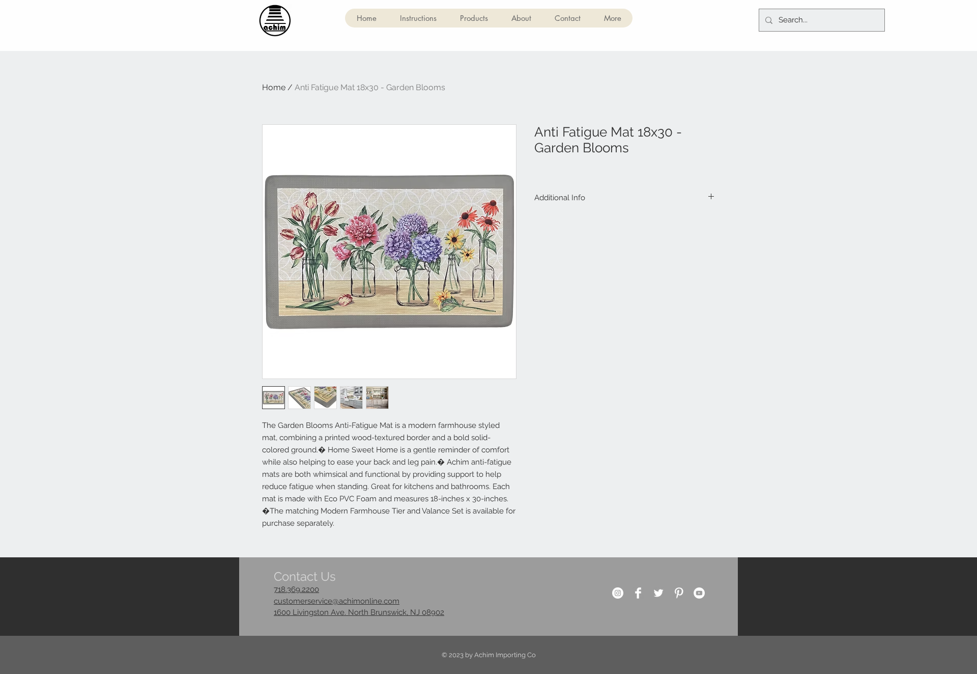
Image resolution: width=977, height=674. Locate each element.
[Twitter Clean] (658, 593)
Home (273, 87)
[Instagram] (617, 593)
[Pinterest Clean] (678, 593)
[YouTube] (699, 593)
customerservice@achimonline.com (336, 601)
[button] (473, 18)
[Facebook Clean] (638, 593)
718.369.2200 (296, 589)
